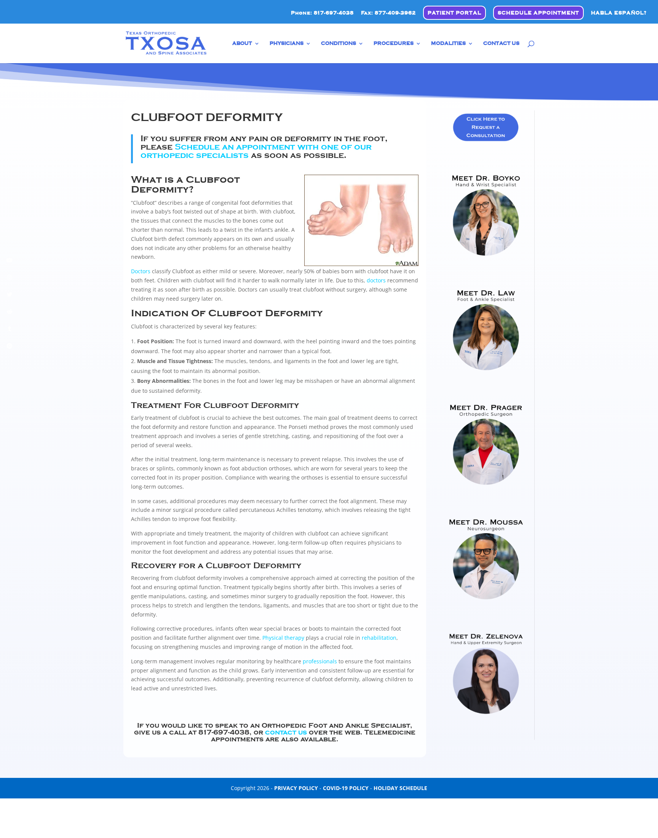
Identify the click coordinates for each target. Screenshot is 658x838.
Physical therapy (283, 637)
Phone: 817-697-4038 (322, 13)
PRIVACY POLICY (296, 788)
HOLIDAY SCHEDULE (400, 788)
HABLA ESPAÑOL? (619, 13)
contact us (287, 732)
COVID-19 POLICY (346, 788)
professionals (320, 661)
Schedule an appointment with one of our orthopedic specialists (256, 151)
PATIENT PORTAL (454, 13)
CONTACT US (501, 43)
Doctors (140, 271)
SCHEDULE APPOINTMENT (538, 13)
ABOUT (242, 43)
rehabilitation (379, 637)
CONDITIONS (338, 43)
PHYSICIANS (286, 43)
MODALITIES (448, 43)
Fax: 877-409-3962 (388, 13)
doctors (376, 280)
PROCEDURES (394, 43)
